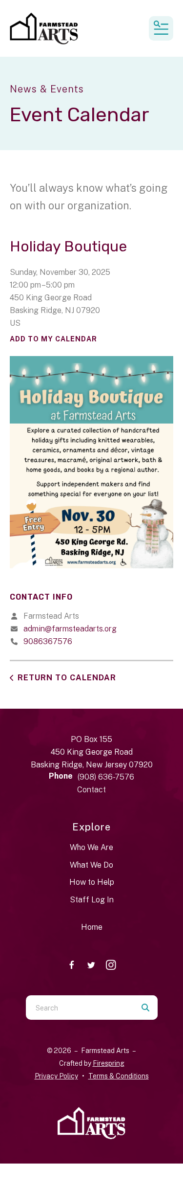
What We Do (91, 865)
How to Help (91, 882)
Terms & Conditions (118, 1076)
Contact (91, 789)
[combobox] (79, 1007)
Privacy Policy (56, 1076)
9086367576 (47, 641)
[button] (161, 28)
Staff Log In (92, 899)
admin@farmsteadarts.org (70, 628)
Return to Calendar (67, 677)
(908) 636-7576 (106, 777)
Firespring (108, 1063)
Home (91, 927)
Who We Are (91, 847)
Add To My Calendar (53, 339)
